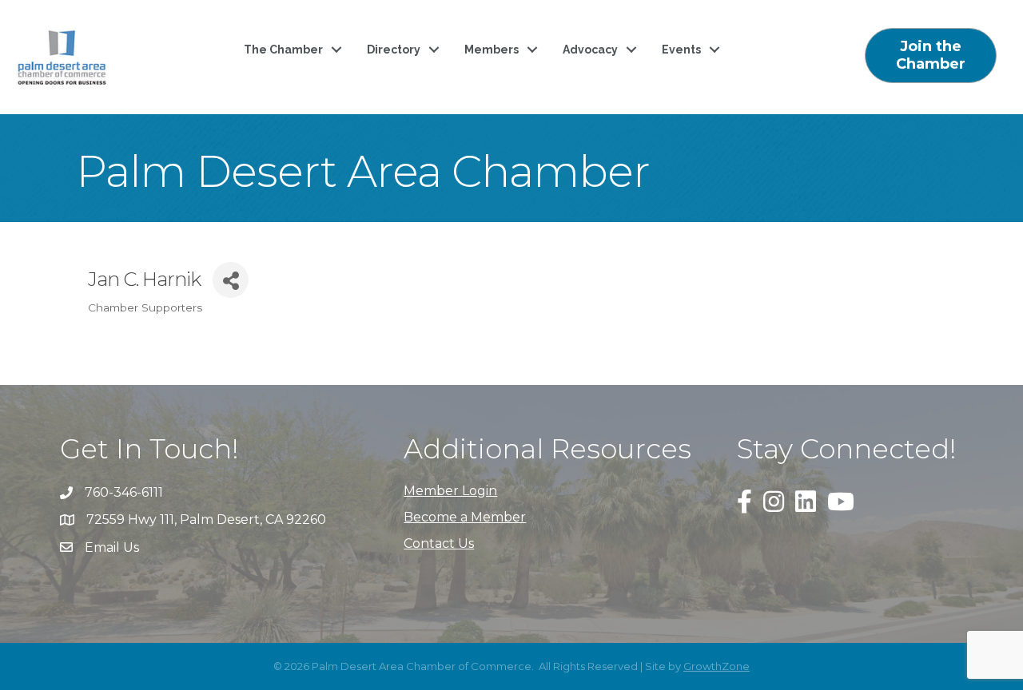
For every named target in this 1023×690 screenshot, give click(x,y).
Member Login (450, 490)
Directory (393, 49)
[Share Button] (231, 280)
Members (491, 49)
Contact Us (439, 543)
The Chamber (283, 49)
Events (681, 49)
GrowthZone (716, 666)
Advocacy (590, 49)
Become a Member (465, 517)
